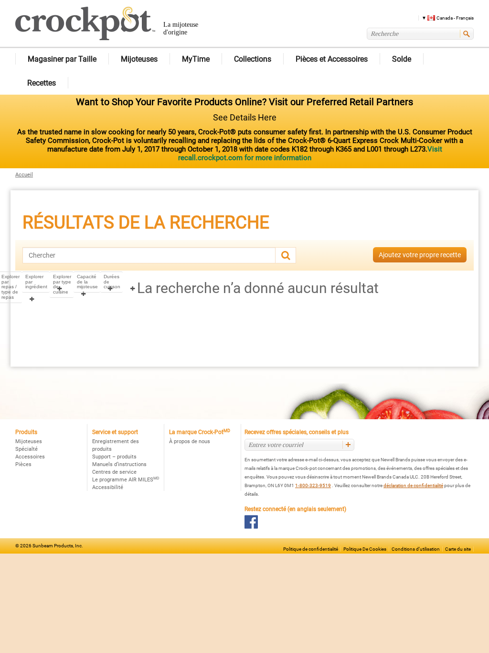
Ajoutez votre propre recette (420, 255)
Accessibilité (107, 487)
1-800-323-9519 (313, 485)
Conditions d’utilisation (416, 549)
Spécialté (26, 449)
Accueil (24, 175)
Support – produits (114, 457)
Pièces (23, 464)
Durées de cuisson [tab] (112, 282)
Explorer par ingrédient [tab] (36, 282)
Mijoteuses (28, 441)
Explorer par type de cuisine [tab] (62, 284)
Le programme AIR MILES (125, 480)
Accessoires (30, 457)
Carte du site (458, 549)
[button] (444, 17)
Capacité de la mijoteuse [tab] (87, 282)
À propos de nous (189, 441)
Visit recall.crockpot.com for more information (310, 153)
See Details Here (244, 117)
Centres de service (114, 472)
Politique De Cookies (364, 549)
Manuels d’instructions (119, 464)
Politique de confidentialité (310, 549)
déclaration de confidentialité (413, 485)
